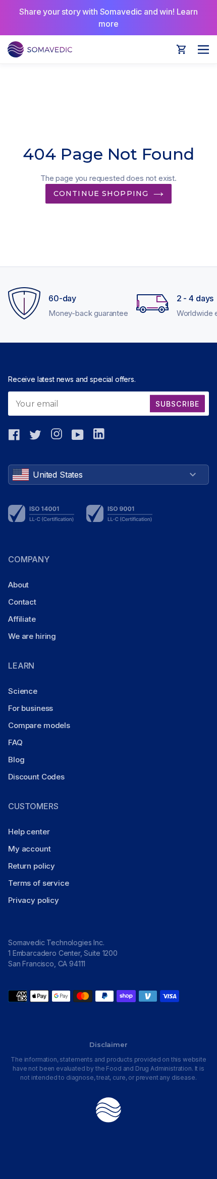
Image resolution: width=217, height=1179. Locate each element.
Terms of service (38, 883)
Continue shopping (100, 193)
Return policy (31, 866)
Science (22, 691)
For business (30, 708)
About (18, 585)
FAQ (15, 742)
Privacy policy (33, 900)
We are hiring (32, 636)
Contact (22, 602)
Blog (16, 759)
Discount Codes (36, 776)
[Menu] (200, 49)
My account (29, 849)
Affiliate (22, 619)
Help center (28, 831)
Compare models (39, 725)
